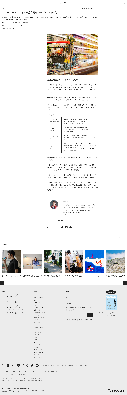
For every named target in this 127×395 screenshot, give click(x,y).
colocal (39, 371)
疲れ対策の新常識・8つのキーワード (10, 28)
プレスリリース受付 (83, 365)
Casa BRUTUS (13, 371)
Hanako (29, 371)
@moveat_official (67, 212)
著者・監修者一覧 (46, 365)
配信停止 (78, 321)
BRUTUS (7, 371)
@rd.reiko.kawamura (75, 212)
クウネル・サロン (46, 371)
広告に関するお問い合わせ (73, 365)
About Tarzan (63, 365)
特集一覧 (57, 365)
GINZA (25, 371)
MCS (56, 371)
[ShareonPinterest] (70, 227)
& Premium (34, 371)
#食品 (65, 220)
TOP (99, 237)
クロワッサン (20, 371)
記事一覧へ (65, 214)
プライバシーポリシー (23, 374)
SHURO (7, 374)
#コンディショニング (52, 220)
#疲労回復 (60, 220)
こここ (3, 374)
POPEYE (52, 371)
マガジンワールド (14, 374)
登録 (90, 314)
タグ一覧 (52, 365)
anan (3, 371)
